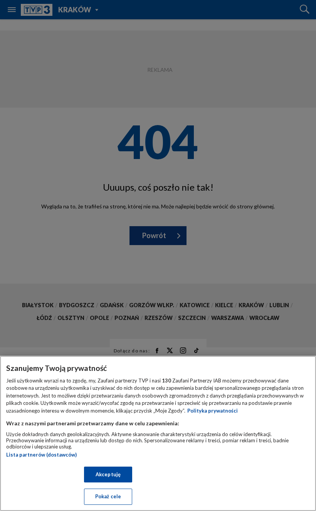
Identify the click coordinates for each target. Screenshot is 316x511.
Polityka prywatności (212, 411)
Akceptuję (108, 474)
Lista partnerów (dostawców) (41, 455)
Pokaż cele (108, 496)
